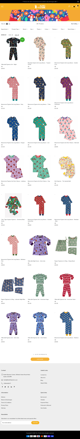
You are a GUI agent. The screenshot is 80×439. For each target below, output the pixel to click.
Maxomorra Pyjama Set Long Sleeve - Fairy (12, 104)
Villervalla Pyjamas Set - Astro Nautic (37, 337)
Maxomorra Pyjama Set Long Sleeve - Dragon (13, 142)
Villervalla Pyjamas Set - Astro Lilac (10, 337)
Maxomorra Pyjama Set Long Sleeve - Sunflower (64, 103)
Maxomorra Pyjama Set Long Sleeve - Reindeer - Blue (67, 220)
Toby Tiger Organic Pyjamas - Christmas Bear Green (13, 220)
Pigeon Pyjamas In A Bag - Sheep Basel (65, 261)
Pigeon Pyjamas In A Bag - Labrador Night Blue (13, 299)
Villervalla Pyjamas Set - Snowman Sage (38, 299)
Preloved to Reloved (46, 405)
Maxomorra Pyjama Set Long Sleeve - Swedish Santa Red (40, 220)
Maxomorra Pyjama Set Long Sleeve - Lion (38, 142)
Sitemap (3, 408)
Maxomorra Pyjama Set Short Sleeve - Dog (39, 181)
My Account (44, 397)
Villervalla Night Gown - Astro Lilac (36, 261)
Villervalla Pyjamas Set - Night (9, 64)
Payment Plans (44, 402)
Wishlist (43, 399)
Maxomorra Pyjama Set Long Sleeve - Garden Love (66, 63)
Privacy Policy (4, 405)
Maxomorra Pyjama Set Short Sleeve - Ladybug (13, 181)
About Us (43, 377)
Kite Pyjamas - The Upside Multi (63, 181)
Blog (42, 380)
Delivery (3, 397)
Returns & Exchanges (6, 399)
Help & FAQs (44, 383)
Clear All (17, 35)
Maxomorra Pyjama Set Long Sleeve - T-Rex (39, 104)
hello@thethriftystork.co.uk (10, 380)
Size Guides (44, 408)
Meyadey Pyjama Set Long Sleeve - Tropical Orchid (39, 63)
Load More (40, 359)
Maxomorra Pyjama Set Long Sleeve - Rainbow (67, 337)
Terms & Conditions (6, 402)
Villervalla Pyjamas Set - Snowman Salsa (65, 299)
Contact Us (43, 375)
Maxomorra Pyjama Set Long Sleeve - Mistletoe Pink (13, 260)
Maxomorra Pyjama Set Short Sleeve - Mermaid (67, 142)
